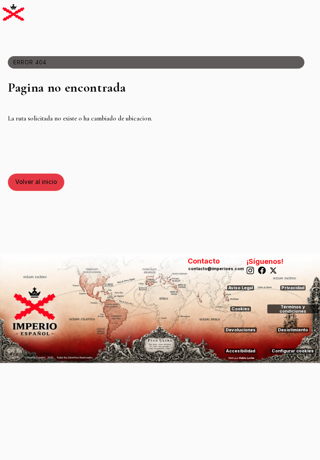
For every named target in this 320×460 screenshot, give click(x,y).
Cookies (240, 308)
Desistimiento (293, 330)
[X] (274, 271)
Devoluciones (241, 330)
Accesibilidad (240, 351)
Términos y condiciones (292, 309)
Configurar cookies (293, 351)
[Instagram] (250, 271)
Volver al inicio (36, 182)
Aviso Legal (240, 287)
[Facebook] (262, 271)
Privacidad (292, 287)
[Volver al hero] (13, 12)
